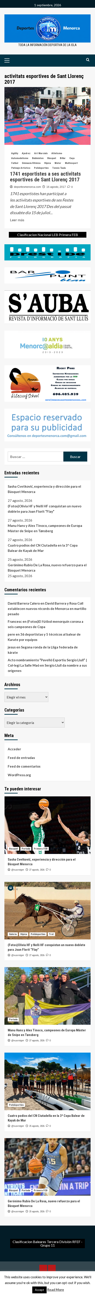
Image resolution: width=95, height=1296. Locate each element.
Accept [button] (39, 1290)
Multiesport (71, 163)
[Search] (88, 60)
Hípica (47, 163)
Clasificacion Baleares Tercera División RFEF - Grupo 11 (47, 1243)
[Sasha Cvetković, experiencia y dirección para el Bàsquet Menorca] (47, 825)
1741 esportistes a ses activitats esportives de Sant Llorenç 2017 (45, 177)
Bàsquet (51, 158)
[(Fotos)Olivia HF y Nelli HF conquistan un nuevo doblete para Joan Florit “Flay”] (47, 910)
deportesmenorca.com (27, 186)
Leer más (17, 220)
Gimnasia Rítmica (31, 163)
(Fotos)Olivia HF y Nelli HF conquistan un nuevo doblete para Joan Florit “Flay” (44, 508)
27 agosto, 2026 (36, 869)
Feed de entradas (21, 758)
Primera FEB (41, 848)
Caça (71, 158)
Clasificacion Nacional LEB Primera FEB (47, 235)
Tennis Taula (59, 168)
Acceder (14, 749)
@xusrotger (17, 869)
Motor (58, 163)
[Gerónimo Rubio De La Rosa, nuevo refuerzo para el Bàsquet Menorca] (47, 1167)
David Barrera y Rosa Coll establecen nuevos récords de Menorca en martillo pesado (47, 608)
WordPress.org (19, 775)
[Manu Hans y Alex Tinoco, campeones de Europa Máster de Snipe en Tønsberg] (47, 996)
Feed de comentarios (24, 766)
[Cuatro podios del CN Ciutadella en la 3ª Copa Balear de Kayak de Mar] (47, 1081)
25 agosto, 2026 (36, 1126)
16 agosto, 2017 (56, 186)
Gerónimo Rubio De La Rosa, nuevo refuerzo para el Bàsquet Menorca (47, 567)
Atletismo (56, 153)
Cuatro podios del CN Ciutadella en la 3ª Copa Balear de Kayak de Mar (43, 548)
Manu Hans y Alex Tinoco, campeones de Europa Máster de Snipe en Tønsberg (45, 528)
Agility (14, 153)
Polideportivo (41, 168)
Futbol (14, 163)
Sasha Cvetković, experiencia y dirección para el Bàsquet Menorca (44, 489)
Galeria (13, 934)
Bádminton (38, 158)
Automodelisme (19, 158)
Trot (51, 934)
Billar (63, 158)
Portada (26, 848)
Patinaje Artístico (20, 168)
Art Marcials (41, 153)
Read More (55, 1290)
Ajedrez (26, 153)
